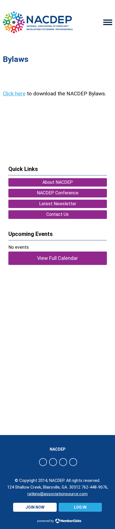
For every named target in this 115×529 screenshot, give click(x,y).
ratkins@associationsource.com (57, 493)
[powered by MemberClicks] (57, 521)
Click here (14, 93)
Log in (80, 507)
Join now (34, 507)
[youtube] (73, 462)
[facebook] (43, 462)
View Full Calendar (57, 258)
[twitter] (53, 462)
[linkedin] (63, 462)
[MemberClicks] (38, 22)
